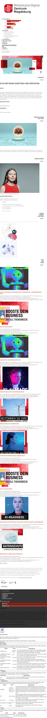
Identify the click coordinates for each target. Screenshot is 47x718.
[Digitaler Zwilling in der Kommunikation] (14, 389)
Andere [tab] (1, 707)
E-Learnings (6, 37)
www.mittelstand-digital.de (25, 577)
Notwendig (3, 643)
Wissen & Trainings (8, 33)
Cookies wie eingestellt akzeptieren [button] (18, 622)
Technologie (6, 19)
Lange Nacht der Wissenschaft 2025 (10, 360)
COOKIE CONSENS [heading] (3, 608)
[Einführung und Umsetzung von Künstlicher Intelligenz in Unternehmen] (14, 519)
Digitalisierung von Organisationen (10, 22)
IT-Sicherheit (7, 29)
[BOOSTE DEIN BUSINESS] (14, 324)
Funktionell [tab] (2, 670)
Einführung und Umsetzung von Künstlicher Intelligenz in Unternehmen (21, 522)
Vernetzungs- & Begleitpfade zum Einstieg (11, 35)
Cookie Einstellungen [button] (4, 624)
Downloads (6, 38)
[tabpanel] (23, 657)
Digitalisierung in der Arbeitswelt (10, 26)
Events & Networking (8, 34)
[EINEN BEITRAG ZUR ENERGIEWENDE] (14, 421)
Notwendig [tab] (2, 642)
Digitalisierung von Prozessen (9, 25)
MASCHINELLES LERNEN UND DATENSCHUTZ (11, 554)
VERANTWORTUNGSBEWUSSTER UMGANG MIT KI (12, 455)
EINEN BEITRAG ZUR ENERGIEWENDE (9, 423)
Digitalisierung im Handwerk (9, 28)
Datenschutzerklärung (5, 627)
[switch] (0, 671)
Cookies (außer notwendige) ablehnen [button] (17, 624)
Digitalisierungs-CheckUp (9, 31)
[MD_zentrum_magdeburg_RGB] (22, 16)
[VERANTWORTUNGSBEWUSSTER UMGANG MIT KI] (14, 453)
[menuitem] (23, 24)
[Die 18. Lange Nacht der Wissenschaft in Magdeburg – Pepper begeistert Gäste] (14, 289)
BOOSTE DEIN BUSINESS (6, 326)
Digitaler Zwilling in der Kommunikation (12, 391)
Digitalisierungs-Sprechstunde (9, 36)
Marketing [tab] (2, 679)
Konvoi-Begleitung (7, 37)
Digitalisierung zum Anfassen (9, 32)
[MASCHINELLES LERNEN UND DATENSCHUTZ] (11, 551)
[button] (5, 603)
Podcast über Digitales (8, 32)
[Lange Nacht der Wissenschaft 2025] (14, 357)
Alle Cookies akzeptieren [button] (5, 622)
